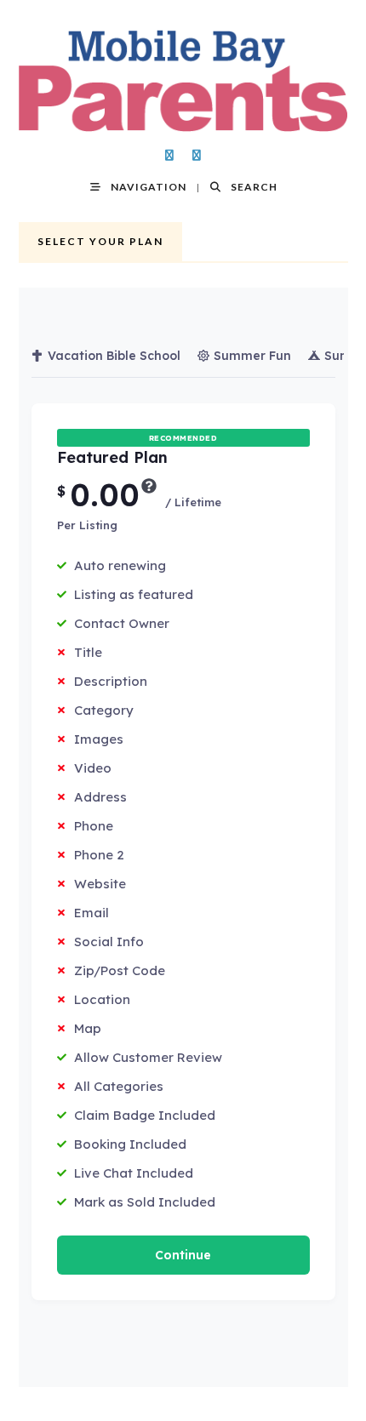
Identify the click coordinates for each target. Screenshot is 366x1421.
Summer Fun (252, 355)
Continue (183, 1255)
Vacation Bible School (114, 355)
